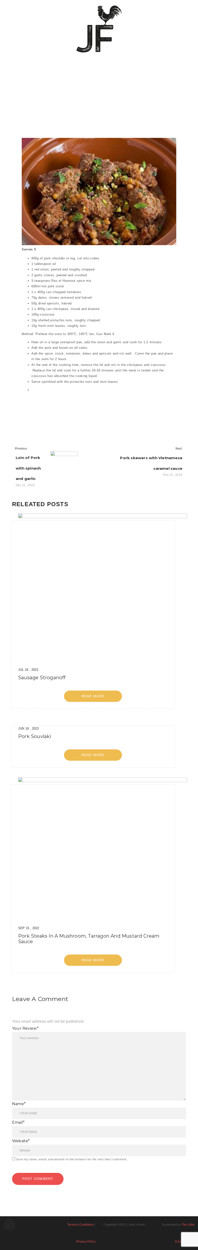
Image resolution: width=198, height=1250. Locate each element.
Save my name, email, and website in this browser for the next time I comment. (71, 1159)
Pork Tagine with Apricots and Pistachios (95, 92)
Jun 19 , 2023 (28, 728)
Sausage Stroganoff (42, 677)
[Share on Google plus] (60, 410)
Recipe (34, 102)
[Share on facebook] (21, 410)
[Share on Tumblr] (50, 410)
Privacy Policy (85, 1241)
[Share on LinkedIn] (40, 410)
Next (179, 448)
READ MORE (93, 696)
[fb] (10, 1225)
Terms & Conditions (80, 1224)
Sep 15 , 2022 (28, 928)
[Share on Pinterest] (69, 410)
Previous (21, 448)
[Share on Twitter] (31, 410)
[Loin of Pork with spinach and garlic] (64, 464)
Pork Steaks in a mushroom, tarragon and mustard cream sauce (89, 938)
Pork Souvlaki (34, 736)
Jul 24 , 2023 (28, 670)
